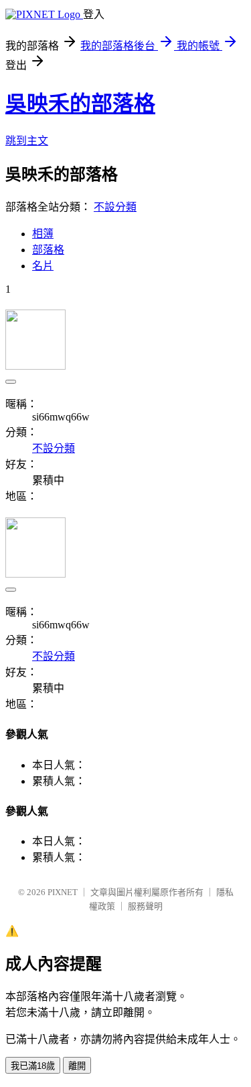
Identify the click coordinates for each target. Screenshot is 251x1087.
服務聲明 (145, 906)
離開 (77, 1066)
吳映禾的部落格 (80, 104)
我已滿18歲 (33, 1066)
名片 (43, 265)
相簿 (43, 233)
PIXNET (63, 892)
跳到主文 (26, 140)
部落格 (48, 249)
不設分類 (115, 207)
